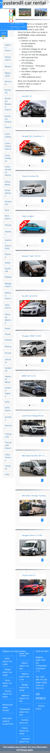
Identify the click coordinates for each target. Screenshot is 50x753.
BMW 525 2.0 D (29, 376)
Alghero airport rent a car (24, 677)
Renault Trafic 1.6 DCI (31, 256)
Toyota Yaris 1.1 (28, 575)
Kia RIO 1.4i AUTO (29, 296)
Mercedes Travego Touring (33, 495)
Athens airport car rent (24, 666)
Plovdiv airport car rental (7, 694)
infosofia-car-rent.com (40, 685)
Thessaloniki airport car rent (24, 712)
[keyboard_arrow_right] (6, 36)
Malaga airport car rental (24, 687)
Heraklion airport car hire (24, 742)
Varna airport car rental (7, 683)
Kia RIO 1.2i (27, 96)
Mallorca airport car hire (24, 698)
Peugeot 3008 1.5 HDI (31, 336)
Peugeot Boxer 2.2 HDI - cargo (35, 535)
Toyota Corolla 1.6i (30, 176)
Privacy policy (26, 750)
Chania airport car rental (24, 731)
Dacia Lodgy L (28, 216)
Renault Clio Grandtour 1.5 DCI (35, 136)
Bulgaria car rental (11, 651)
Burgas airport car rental (7, 672)
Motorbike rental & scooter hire (8, 721)
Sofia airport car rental (7, 661)
